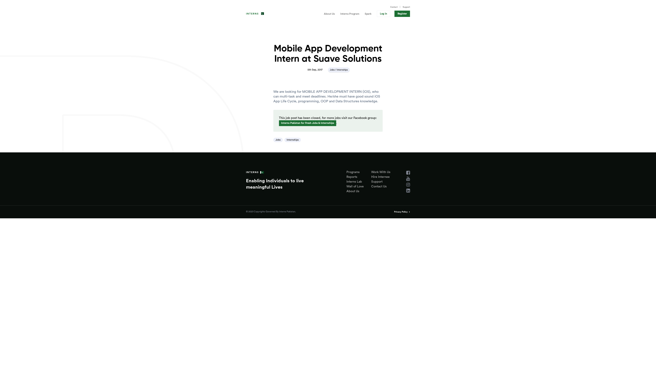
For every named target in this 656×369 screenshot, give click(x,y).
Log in (383, 13)
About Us (329, 14)
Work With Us (380, 172)
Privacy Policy (401, 212)
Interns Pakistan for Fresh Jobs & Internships (307, 123)
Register (402, 13)
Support (406, 7)
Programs (353, 172)
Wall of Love (355, 186)
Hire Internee (380, 176)
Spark (368, 14)
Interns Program (349, 14)
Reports (351, 176)
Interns (252, 14)
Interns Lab (354, 181)
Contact (394, 7)
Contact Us (379, 186)
